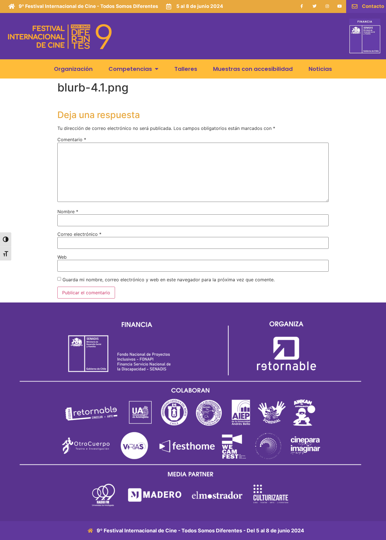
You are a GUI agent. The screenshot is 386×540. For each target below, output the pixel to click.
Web (62, 257)
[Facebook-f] (302, 6)
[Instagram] (327, 6)
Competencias (130, 69)
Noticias (320, 69)
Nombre (67, 211)
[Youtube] (339, 6)
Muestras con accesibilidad (253, 69)
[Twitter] (314, 6)
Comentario (71, 139)
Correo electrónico (79, 234)
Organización (73, 69)
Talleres (185, 69)
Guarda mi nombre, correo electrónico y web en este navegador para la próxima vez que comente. (168, 279)
